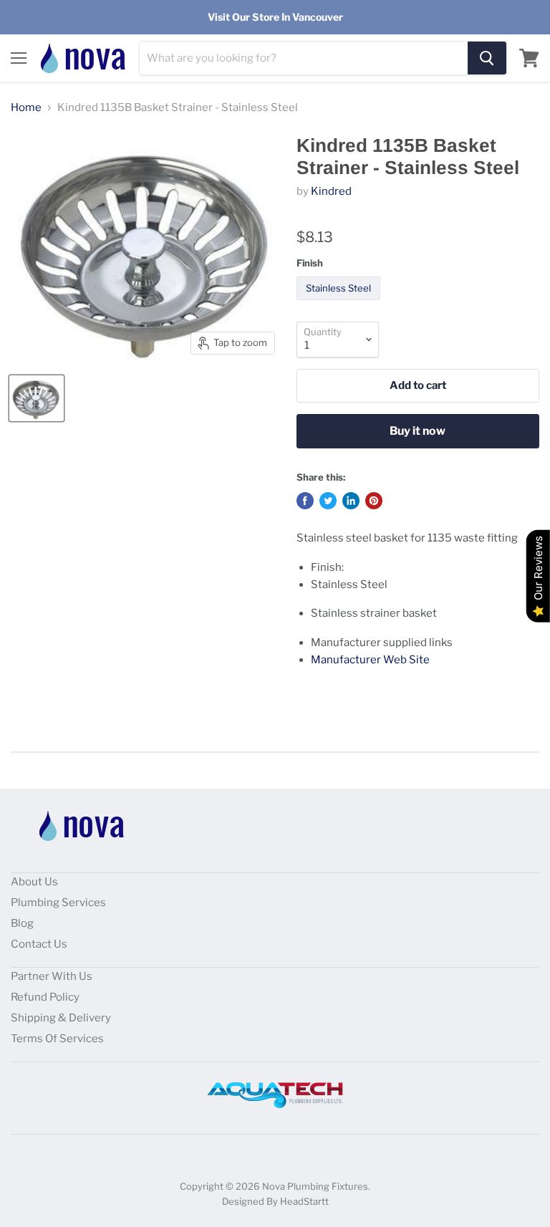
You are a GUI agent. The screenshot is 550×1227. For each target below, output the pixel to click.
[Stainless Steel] (340, 303)
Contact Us (39, 944)
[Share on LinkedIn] (351, 500)
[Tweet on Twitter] (328, 500)
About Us (34, 881)
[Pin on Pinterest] (373, 500)
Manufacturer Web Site (370, 659)
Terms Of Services (57, 1038)
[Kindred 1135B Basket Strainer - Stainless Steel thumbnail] (36, 398)
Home (26, 108)
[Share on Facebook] (305, 500)
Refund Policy (45, 997)
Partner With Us (51, 976)
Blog (22, 923)
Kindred (331, 191)
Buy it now (417, 431)
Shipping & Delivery (61, 1017)
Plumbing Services (58, 902)
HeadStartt (304, 1201)
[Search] (487, 58)
